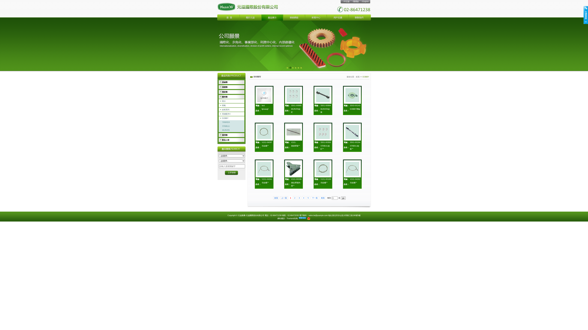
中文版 (347, 1)
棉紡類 (225, 92)
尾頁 (323, 198)
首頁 (358, 77)
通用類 (225, 135)
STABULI (226, 126)
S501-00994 (325, 106)
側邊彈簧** (295, 146)
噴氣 (224, 105)
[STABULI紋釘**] (323, 132)
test (263, 106)
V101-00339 (296, 179)
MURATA (226, 130)
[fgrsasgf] (264, 95)
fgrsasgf (265, 109)
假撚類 (225, 87)
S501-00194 (355, 142)
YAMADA (226, 122)
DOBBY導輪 (355, 109)
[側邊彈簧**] (293, 132)
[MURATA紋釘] (293, 95)
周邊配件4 (226, 114)
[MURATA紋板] (323, 95)
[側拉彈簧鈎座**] (293, 168)
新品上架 (225, 140)
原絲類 (225, 82)
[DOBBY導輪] (352, 95)
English (365, 1)
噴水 (224, 101)
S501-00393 (325, 142)
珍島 (296, 218)
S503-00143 (355, 106)
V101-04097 (267, 142)
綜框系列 (225, 110)
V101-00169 (325, 179)
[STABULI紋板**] (352, 132)
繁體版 (356, 1)
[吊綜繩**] (264, 132)
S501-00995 (296, 106)
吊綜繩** (265, 146)
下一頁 (315, 198)
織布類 (225, 97)
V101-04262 (355, 179)
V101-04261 (267, 179)
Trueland (290, 218)
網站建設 (281, 218)
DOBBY (225, 118)
